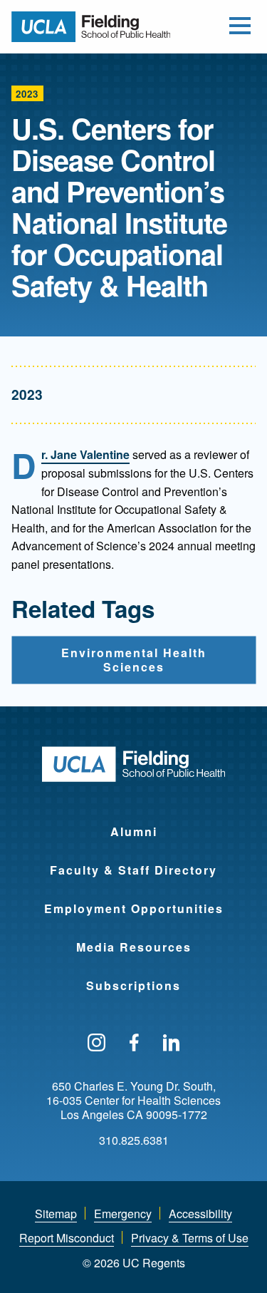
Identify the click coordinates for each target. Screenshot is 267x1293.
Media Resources (134, 947)
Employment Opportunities (134, 908)
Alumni (133, 831)
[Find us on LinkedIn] (171, 1043)
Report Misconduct (66, 1238)
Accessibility (200, 1213)
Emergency (123, 1213)
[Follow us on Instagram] (96, 1043)
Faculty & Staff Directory (133, 870)
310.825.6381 (134, 1140)
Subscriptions (133, 985)
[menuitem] (133, 822)
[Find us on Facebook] (134, 1043)
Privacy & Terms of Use (189, 1238)
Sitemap (56, 1213)
